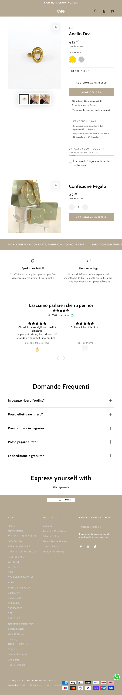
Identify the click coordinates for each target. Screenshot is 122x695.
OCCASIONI (15, 531)
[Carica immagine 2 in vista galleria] (34, 99)
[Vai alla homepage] (61, 11)
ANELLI (12, 582)
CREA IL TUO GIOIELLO (22, 551)
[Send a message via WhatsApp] (116, 677)
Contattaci (14, 649)
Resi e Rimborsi (17, 665)
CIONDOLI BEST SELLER (22, 536)
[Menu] (10, 11)
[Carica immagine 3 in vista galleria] (45, 99)
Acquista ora (91, 92)
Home (11, 526)
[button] (96, 11)
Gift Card (13, 562)
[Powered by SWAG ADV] (61, 500)
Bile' (18, 680)
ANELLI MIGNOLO (19, 587)
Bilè (71, 28)
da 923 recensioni (58, 315)
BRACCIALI (14, 598)
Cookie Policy (51, 546)
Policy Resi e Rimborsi (56, 541)
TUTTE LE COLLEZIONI (21, 644)
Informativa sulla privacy (39, 685)
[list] (61, 271)
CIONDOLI (14, 567)
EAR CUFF (14, 618)
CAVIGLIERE (15, 608)
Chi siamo (13, 660)
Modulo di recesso (53, 551)
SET (10, 613)
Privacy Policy (51, 536)
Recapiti (57, 685)
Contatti (47, 526)
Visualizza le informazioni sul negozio (91, 110)
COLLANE (14, 603)
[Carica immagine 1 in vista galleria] (24, 99)
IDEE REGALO (16, 557)
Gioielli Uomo (16, 634)
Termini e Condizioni (55, 531)
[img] (61, 310)
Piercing (12, 639)
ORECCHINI (15, 593)
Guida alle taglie (17, 654)
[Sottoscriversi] (112, 526)
